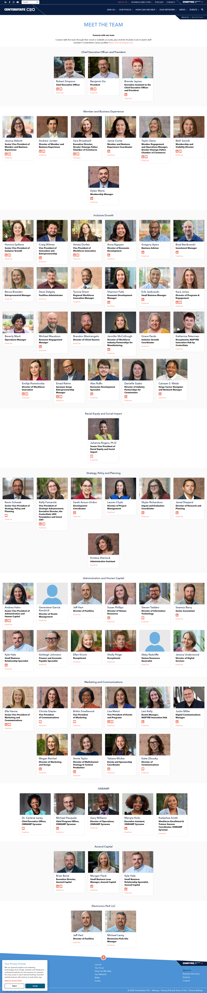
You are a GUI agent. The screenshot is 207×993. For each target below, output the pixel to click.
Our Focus (125, 9)
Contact (170, 2)
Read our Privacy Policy (13, 981)
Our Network (167, 9)
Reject (14, 986)
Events (194, 9)
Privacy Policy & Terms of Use (174, 990)
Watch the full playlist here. (121, 42)
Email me (59, 93)
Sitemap (155, 990)
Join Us (111, 9)
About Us (185, 17)
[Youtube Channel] (61, 89)
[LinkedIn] (57, 89)
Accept (35, 986)
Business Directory (141, 2)
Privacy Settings (196, 990)
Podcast (159, 2)
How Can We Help (146, 9)
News (182, 9)
